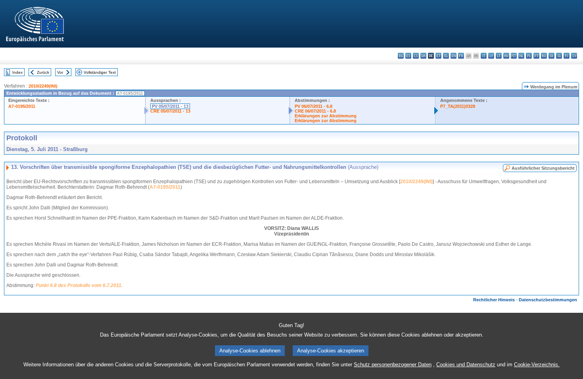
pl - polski (529, 56)
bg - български (401, 56)
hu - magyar (506, 56)
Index (17, 72)
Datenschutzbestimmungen (548, 299)
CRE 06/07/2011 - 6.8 (315, 111)
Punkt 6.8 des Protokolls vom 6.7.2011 (78, 285)
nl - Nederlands (521, 56)
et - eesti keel (438, 56)
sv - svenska (574, 56)
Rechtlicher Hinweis (494, 299)
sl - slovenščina (559, 56)
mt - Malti (514, 56)
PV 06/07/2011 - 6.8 (313, 106)
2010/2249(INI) (43, 86)
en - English (453, 56)
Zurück (43, 72)
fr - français (461, 56)
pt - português (536, 56)
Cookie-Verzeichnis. (537, 365)
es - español (408, 56)
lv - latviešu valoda (491, 56)
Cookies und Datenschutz (465, 365)
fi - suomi (567, 56)
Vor (60, 72)
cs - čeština (416, 56)
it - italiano (484, 56)
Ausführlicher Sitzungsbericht (543, 168)
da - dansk (423, 56)
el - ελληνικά (446, 56)
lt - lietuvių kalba (499, 56)
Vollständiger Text (100, 72)
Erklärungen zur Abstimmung (326, 115)
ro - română (544, 56)
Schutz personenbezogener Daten (392, 365)
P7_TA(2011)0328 (457, 106)
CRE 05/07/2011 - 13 (170, 111)
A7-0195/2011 (21, 106)
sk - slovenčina (551, 56)
